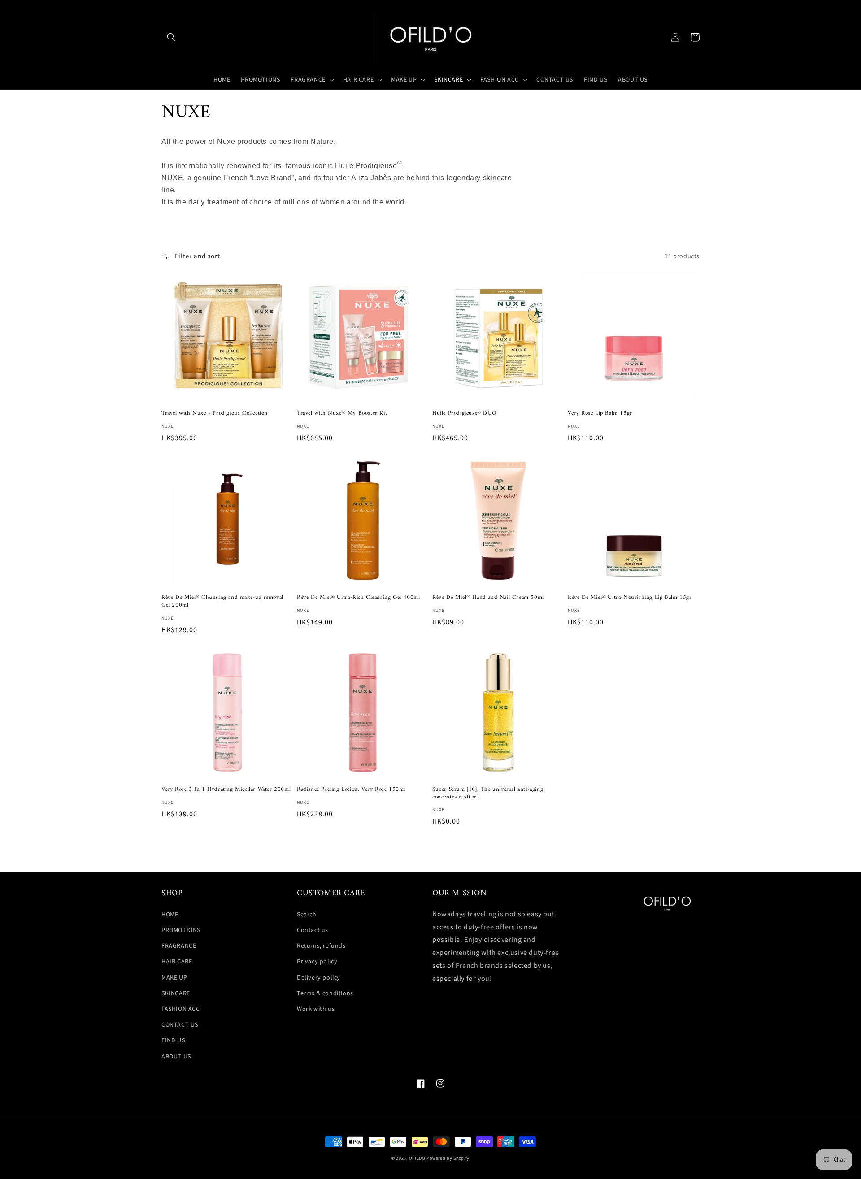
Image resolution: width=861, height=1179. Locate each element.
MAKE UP (174, 977)
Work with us (316, 1009)
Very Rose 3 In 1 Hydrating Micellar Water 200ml (226, 789)
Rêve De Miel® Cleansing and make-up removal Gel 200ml (222, 601)
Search (307, 914)
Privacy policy (317, 961)
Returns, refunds (321, 945)
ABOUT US (176, 1056)
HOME (169, 914)
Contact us (312, 930)
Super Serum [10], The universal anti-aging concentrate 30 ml (487, 793)
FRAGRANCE (178, 945)
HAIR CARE (176, 961)
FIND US (173, 1040)
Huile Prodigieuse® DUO (464, 413)
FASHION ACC (180, 1009)
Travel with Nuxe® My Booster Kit (342, 413)
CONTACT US (179, 1024)
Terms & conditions (325, 993)
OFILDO (417, 1158)
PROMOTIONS (180, 930)
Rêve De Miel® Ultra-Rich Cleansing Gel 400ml (358, 598)
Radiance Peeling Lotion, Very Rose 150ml (351, 789)
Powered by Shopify (448, 1158)
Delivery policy (318, 977)
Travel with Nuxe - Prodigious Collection (214, 413)
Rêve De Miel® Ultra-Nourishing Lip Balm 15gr (629, 598)
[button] (171, 37)
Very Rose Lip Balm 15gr (600, 413)
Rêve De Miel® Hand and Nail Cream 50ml (488, 598)
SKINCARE (175, 993)
